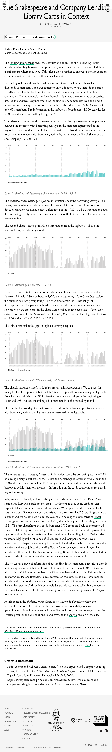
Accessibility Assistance (14, 748)
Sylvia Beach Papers (84, 499)
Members (8, 713)
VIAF (23, 572)
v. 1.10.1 (104, 745)
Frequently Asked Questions (36, 713)
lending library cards (22, 63)
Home (10, 37)
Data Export (28, 717)
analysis (73, 615)
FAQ (87, 645)
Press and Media (30, 734)
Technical (27, 721)
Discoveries (22, 37)
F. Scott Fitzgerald (89, 512)
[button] (107, 4)
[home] (4, 4)
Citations (26, 730)
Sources (8, 726)
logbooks (18, 83)
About (7, 730)
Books (7, 717)
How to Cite (27, 726)
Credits (26, 738)
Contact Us (28, 709)
